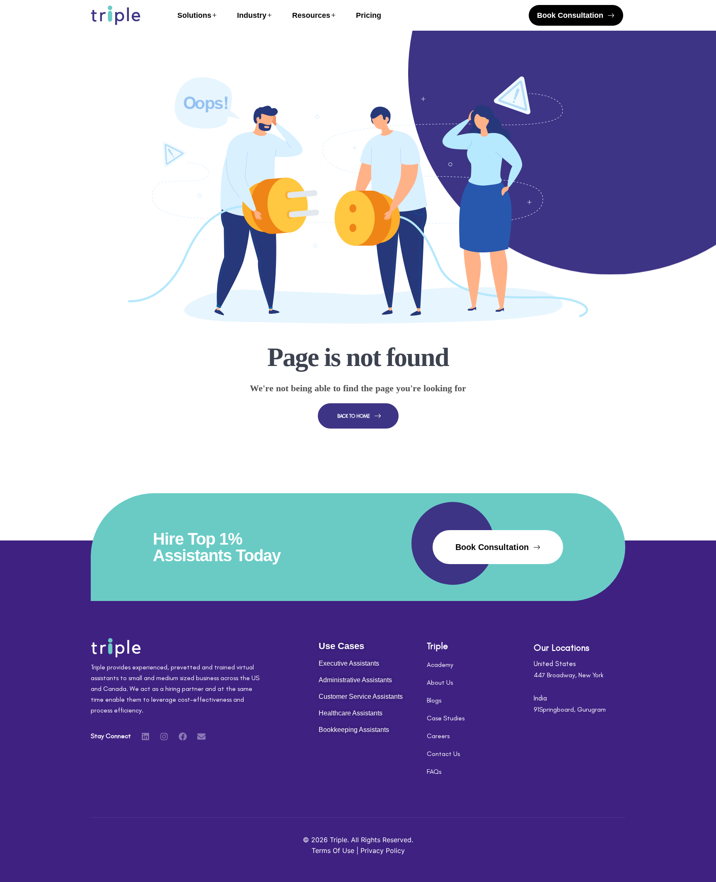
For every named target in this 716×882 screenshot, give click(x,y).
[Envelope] (201, 736)
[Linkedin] (145, 736)
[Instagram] (164, 736)
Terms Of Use (334, 850)
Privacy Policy (382, 850)
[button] (576, 15)
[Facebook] (182, 736)
